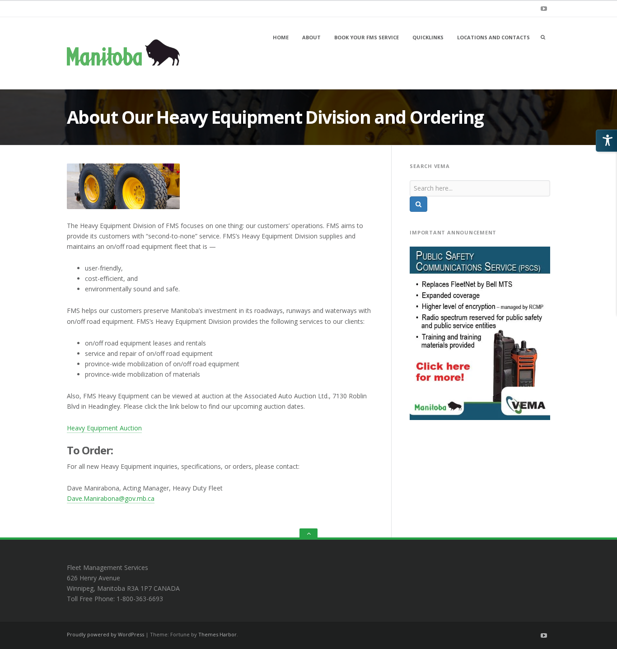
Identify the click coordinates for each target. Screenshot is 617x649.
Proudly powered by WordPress (105, 634)
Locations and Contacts (493, 37)
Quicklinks (428, 37)
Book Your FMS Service (366, 37)
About (311, 37)
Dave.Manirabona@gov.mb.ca (110, 498)
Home (281, 37)
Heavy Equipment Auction (104, 428)
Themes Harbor (217, 634)
